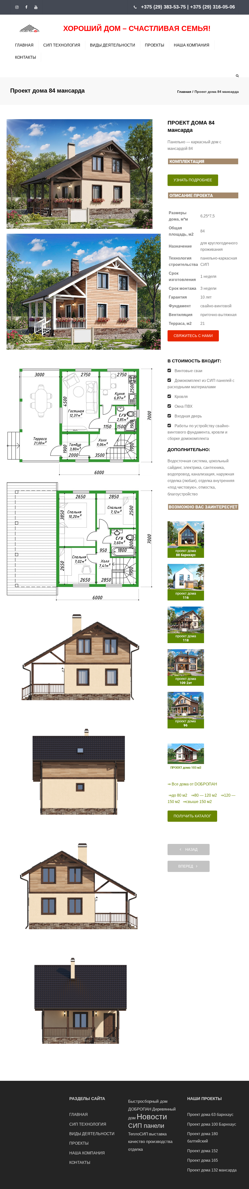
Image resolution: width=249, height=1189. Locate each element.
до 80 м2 (179, 795)
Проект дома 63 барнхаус (210, 1114)
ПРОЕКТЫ (154, 45)
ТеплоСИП (138, 1133)
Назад (189, 849)
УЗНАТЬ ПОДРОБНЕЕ (193, 180)
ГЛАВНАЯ (24, 45)
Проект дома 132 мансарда (212, 1170)
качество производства (150, 1141)
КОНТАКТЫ (25, 57)
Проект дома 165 (202, 1160)
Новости (152, 1116)
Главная (184, 92)
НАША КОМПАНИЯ (191, 45)
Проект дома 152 (202, 1151)
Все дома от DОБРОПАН (194, 784)
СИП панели (146, 1125)
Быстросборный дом (148, 1101)
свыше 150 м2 (199, 802)
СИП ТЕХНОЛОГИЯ (61, 45)
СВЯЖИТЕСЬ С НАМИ (193, 336)
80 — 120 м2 (205, 795)
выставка (158, 1133)
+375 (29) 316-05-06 (212, 7)
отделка (135, 1149)
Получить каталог (192, 816)
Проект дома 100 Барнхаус (211, 1124)
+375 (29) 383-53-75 (163, 7)
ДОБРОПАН (139, 1109)
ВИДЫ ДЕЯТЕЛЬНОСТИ (112, 45)
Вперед (187, 866)
